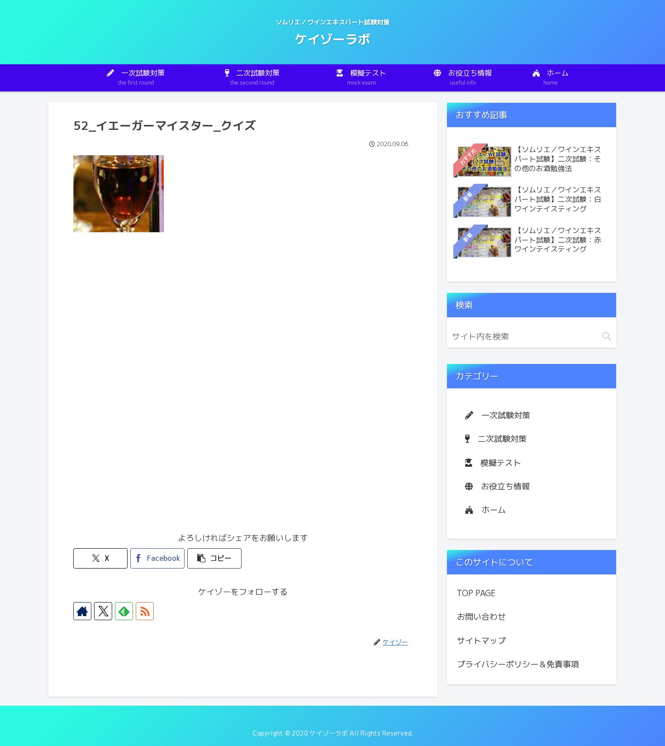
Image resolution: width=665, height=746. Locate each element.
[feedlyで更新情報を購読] (124, 611)
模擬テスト (496, 463)
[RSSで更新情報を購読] (145, 611)
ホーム (489, 510)
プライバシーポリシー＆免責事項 (518, 664)
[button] (214, 558)
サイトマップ (481, 640)
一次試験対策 (501, 415)
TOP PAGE (476, 593)
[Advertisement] (243, 312)
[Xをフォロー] (103, 611)
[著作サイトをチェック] (82, 611)
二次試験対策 (498, 439)
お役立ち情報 (501, 486)
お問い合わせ (481, 616)
